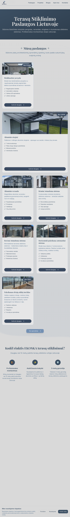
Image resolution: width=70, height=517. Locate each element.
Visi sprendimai (33, 331)
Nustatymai (52, 511)
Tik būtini (43, 511)
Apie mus (56, 3)
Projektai (40, 3)
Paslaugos (31, 3)
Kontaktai (65, 3)
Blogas (48, 3)
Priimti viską (63, 511)
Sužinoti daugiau (16, 105)
